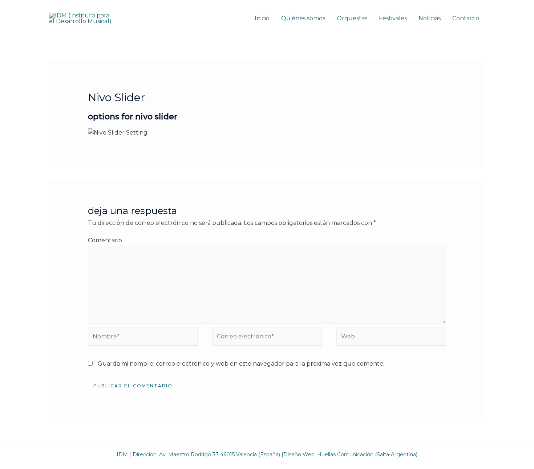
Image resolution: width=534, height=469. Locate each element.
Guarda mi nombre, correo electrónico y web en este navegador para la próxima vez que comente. (241, 363)
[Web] (391, 337)
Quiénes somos (303, 18)
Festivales (393, 18)
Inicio (262, 18)
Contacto (465, 18)
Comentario (105, 240)
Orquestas (352, 18)
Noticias (429, 18)
